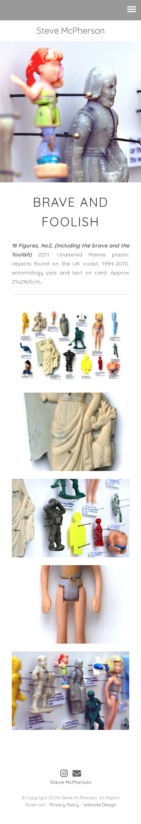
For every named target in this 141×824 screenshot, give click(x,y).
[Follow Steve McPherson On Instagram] (64, 773)
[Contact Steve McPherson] (76, 773)
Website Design (99, 805)
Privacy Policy (64, 805)
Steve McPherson (70, 30)
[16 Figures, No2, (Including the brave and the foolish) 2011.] (70, 345)
